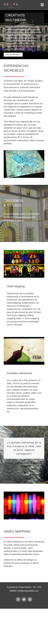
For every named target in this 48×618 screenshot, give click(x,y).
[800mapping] (24, 251)
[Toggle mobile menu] (42, 5)
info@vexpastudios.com (28, 602)
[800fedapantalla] (24, 338)
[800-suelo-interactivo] (24, 151)
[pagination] (22, 484)
